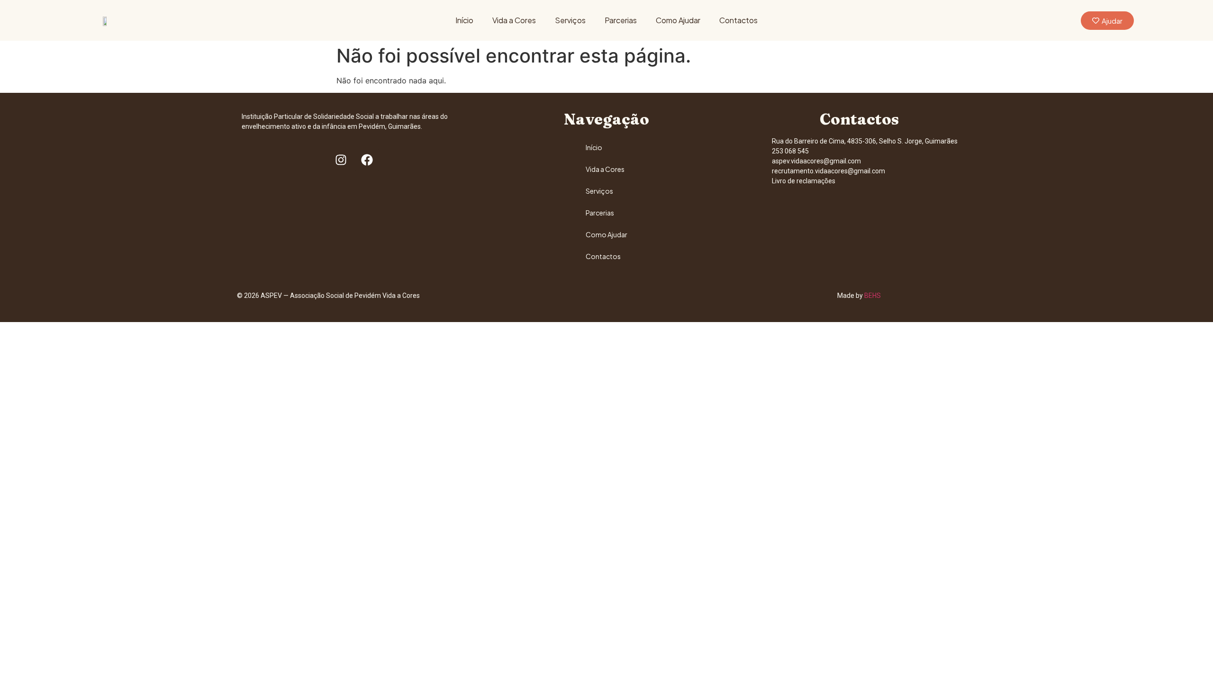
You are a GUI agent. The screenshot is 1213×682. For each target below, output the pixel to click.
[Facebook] (367, 160)
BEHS (872, 295)
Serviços (570, 20)
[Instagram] (341, 160)
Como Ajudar (678, 20)
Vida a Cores (514, 20)
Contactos (738, 20)
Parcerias (621, 20)
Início (464, 20)
